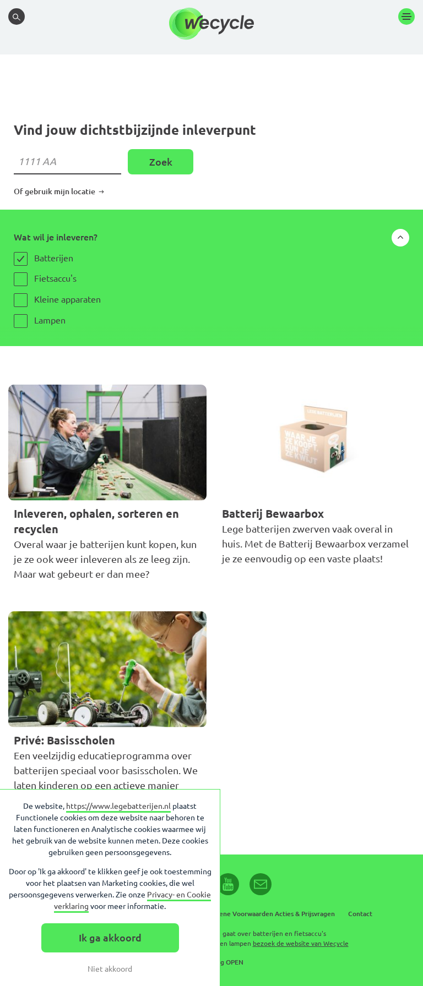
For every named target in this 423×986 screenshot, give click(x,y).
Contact (360, 913)
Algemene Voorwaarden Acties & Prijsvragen (267, 913)
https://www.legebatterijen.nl (118, 806)
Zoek (160, 161)
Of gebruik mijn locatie (55, 191)
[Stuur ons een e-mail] (261, 884)
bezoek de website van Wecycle (301, 943)
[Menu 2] (406, 16)
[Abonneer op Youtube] (228, 884)
